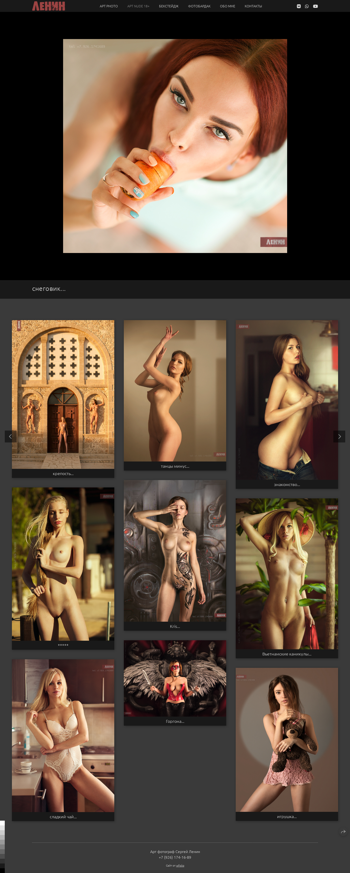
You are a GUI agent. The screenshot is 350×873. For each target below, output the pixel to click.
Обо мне (227, 6)
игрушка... (287, 816)
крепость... (63, 473)
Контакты (253, 6)
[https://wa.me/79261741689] (307, 6)
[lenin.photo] (48, 6)
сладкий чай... (63, 816)
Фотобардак (199, 6)
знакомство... (287, 484)
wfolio (180, 865)
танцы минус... (175, 466)
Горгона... (175, 721)
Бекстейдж (169, 6)
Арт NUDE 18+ (138, 6)
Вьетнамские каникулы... (286, 654)
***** (63, 645)
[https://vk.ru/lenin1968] (299, 6)
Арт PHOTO (109, 6)
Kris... (175, 626)
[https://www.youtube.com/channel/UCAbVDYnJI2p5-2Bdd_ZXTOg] (315, 6)
